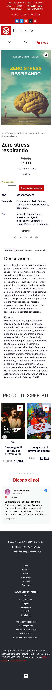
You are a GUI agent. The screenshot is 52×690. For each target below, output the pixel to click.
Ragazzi (39, 3)
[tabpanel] (13, 435)
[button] (9, 43)
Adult (9, 6)
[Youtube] (35, 21)
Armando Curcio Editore (29, 214)
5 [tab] (30, 473)
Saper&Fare (22, 208)
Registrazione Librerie (30, 15)
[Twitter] (21, 21)
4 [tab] (27, 473)
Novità (30, 3)
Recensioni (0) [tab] (40, 250)
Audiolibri (31, 6)
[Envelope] (26, 21)
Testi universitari (35, 9)
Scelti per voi (19, 3)
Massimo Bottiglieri (26, 217)
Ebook (19, 6)
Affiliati (15, 15)
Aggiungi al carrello (31, 188)
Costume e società (31, 133)
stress (19, 224)
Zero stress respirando (36, 224)
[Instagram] (31, 21)
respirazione (23, 220)
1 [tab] (19, 473)
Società (18, 133)
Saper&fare (37, 220)
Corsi (40, 6)
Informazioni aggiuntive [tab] (24, 250)
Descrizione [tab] (9, 250)
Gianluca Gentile (18, 660)
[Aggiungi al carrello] (20, 408)
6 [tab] (33, 473)
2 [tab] (22, 473)
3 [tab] (24, 473)
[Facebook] (17, 21)
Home (9, 3)
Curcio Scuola (15, 9)
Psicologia (42, 204)
